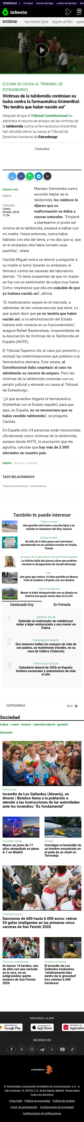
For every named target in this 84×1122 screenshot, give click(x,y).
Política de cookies (64, 1100)
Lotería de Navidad (67, 3)
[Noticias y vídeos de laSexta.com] (6, 13)
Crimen (49, 841)
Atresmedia (42, 1069)
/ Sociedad (30, 463)
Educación (6, 732)
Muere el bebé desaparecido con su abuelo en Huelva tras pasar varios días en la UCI (49, 594)
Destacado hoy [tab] (22, 605)
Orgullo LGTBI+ (62, 22)
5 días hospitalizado (49, 588)
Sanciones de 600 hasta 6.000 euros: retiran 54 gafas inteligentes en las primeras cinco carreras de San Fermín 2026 (40, 922)
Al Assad (28, 3)
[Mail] (47, 176)
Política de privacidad (37, 1100)
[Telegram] (39, 176)
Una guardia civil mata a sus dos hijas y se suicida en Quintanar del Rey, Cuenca (49, 527)
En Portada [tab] (62, 605)
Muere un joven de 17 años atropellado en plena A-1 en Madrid (21, 848)
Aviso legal (15, 1100)
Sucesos (26, 724)
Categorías (15, 705)
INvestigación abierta (46, 640)
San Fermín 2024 (36, 22)
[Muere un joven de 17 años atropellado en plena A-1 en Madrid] (21, 827)
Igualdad (62, 724)
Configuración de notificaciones (42, 1113)
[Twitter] (12, 176)
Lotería (14, 724)
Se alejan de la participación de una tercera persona (49, 556)
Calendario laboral (44, 724)
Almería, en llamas (55, 962)
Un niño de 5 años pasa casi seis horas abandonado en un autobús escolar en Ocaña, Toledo (49, 545)
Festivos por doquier (46, 663)
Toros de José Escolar (16, 962)
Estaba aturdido (48, 537)
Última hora (10, 789)
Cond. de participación (24, 1107)
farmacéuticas (38, 486)
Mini (48, 572)
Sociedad (10, 717)
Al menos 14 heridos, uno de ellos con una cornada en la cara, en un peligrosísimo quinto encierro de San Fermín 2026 (20, 974)
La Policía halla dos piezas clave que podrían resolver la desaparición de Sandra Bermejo (49, 562)
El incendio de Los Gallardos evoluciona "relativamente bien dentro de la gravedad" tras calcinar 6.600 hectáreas (60, 974)
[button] (78, 11)
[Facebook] (21, 176)
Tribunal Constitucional (15, 486)
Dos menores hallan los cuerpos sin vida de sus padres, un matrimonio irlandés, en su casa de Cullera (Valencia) (46, 647)
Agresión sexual (45, 617)
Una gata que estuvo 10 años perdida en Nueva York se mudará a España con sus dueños (49, 578)
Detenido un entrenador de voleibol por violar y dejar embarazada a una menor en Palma (46, 624)
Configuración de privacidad (57, 1107)
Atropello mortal (12, 841)
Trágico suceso (48, 521)
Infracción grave (12, 914)
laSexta (7, 463)
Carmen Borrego (44, 3)
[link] (42, 1027)
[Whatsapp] (30, 176)
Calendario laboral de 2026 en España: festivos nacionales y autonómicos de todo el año (46, 671)
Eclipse (4, 724)
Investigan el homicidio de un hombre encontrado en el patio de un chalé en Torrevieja (63, 850)
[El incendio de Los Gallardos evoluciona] (63, 947)
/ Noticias (18, 463)
